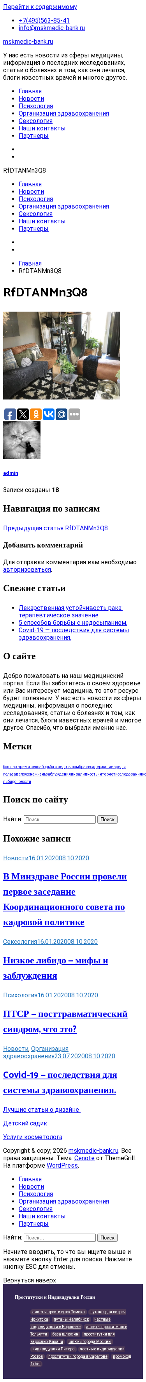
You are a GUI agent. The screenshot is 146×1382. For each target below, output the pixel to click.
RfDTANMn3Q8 (55, 528)
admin (10, 473)
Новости (31, 98)
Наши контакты (42, 128)
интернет (106, 774)
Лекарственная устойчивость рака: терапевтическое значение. (71, 611)
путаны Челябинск (71, 1319)
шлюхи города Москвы (90, 1341)
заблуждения (58, 774)
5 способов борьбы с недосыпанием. (73, 622)
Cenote (84, 1158)
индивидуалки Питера (53, 1349)
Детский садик (26, 1123)
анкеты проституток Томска (58, 1312)
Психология (36, 106)
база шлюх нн (65, 1334)
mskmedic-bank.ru (28, 41)
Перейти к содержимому (40, 7)
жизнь (40, 774)
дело (20, 774)
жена (30, 774)
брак (83, 767)
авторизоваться (27, 569)
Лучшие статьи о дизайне (42, 1109)
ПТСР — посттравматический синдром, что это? (65, 1022)
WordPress (62, 1165)
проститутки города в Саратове (77, 1356)
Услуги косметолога (32, 1137)
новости (23, 781)
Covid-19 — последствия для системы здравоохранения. (60, 1083)
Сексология (36, 121)
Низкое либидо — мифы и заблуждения (55, 968)
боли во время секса (22, 767)
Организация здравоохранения (64, 113)
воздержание (100, 767)
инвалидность (84, 774)
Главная (30, 91)
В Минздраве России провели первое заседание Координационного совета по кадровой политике (65, 899)
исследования (128, 774)
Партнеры (34, 135)
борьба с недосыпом (60, 767)
